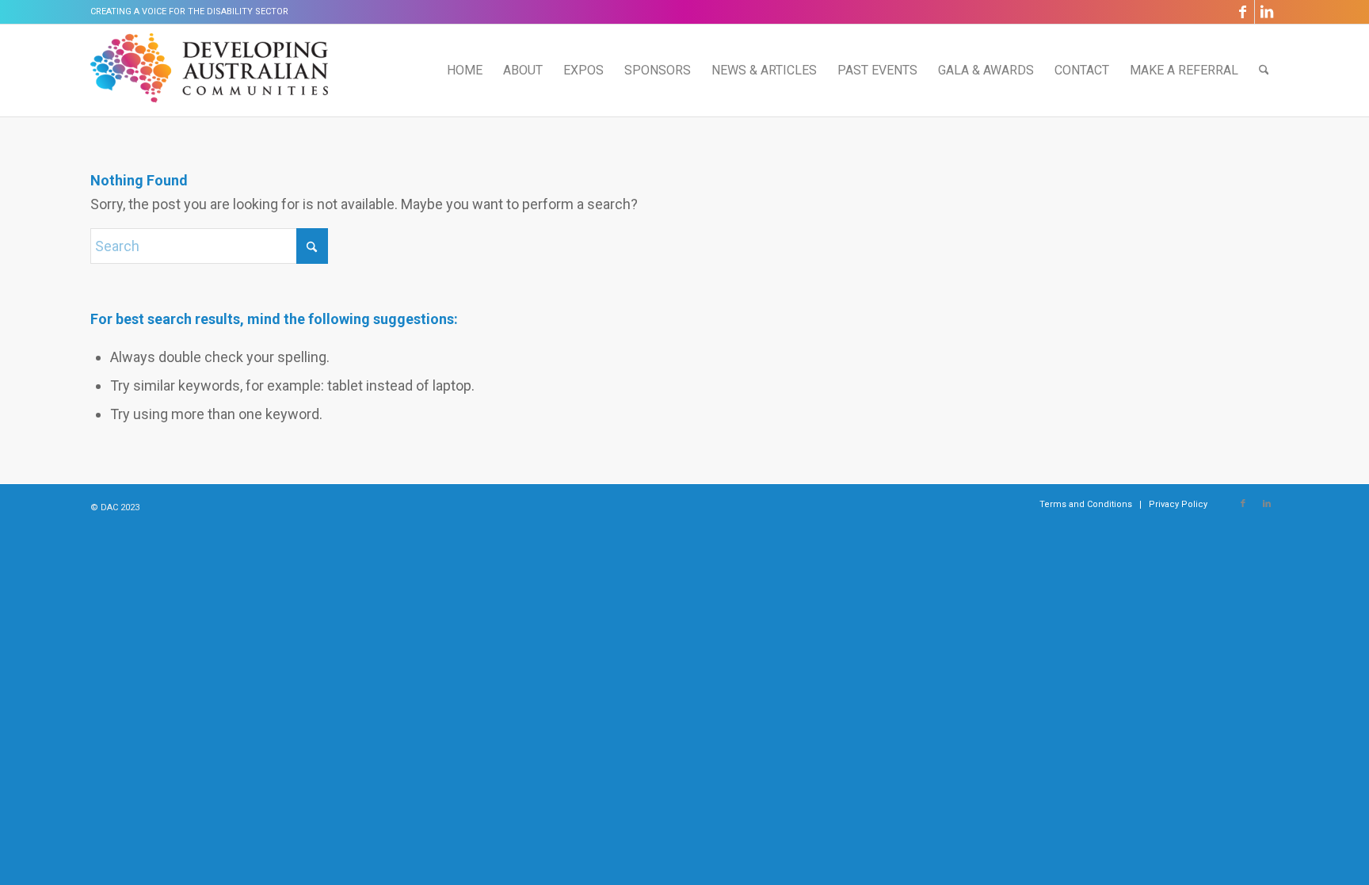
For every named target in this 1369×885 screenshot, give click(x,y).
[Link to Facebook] (1242, 12)
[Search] (1264, 70)
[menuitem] (465, 70)
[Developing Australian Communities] (209, 70)
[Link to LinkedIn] (1267, 12)
